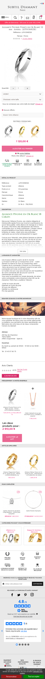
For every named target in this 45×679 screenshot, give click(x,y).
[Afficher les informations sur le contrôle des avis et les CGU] (37, 614)
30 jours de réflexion (9, 287)
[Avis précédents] (2, 631)
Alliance (21, 186)
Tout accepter (33, 676)
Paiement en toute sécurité (11, 285)
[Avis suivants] (43, 631)
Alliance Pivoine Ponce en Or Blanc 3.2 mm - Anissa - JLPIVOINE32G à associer (12, 408)
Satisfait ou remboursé (10, 289)
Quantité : (5, 88)
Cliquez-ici (29, 156)
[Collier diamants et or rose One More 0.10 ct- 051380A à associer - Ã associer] (33, 402)
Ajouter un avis (10, 376)
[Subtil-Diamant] (23, 8)
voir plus (24, 631)
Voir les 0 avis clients (22, 370)
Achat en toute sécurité (10, 284)
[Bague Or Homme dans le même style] (34, 537)
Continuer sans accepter (36, 667)
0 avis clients (27, 39)
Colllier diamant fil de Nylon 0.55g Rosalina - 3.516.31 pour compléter (11, 512)
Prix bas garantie (8, 291)
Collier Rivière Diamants (33, 511)
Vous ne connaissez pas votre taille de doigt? (22, 104)
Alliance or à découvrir (10, 531)
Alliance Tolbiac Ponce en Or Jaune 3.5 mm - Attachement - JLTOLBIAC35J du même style (33, 474)
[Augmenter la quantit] (27, 88)
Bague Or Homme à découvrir (34, 531)
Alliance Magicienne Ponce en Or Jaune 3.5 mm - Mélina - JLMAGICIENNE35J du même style (11, 474)
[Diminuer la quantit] (13, 88)
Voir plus (23, 251)
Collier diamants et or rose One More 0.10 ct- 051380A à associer (33, 414)
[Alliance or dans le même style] (10, 538)
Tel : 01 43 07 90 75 (9, 351)
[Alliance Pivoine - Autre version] (8, 131)
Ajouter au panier (22, 149)
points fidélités (25, 153)
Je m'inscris (37, 584)
